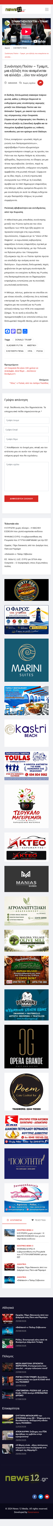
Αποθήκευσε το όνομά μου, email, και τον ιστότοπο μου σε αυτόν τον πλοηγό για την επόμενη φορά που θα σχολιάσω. (26, 451)
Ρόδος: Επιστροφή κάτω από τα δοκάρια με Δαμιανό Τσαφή (31, 1341)
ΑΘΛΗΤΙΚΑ (21, 1264)
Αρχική (7, 48)
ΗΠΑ (30, 351)
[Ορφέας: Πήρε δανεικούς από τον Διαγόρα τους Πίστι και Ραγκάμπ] (7, 1318)
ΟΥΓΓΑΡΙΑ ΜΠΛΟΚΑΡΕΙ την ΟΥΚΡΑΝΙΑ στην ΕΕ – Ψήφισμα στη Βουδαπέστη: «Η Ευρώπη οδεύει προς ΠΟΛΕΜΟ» (33, 1419)
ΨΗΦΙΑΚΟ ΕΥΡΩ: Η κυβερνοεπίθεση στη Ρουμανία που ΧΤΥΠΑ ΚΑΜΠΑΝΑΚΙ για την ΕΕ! (32, 1253)
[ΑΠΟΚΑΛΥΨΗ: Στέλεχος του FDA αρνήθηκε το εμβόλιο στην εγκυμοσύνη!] (7, 1435)
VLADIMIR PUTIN (14, 345)
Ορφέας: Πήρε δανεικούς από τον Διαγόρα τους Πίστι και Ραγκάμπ (32, 1269)
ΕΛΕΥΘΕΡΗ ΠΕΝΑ (20, 48)
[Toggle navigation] (47, 9)
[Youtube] (47, 1496)
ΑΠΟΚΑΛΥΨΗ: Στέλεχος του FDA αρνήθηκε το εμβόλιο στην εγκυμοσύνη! (31, 1434)
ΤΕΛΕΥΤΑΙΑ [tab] (40, 1220)
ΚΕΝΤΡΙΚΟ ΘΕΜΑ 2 (25, 1230)
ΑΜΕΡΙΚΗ (31, 345)
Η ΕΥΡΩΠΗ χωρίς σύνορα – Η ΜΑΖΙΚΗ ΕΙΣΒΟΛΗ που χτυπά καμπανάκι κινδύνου (31, 1236)
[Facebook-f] (34, 1496)
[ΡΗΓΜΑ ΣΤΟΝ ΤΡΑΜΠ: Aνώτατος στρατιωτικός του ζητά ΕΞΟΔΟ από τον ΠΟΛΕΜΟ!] (7, 1380)
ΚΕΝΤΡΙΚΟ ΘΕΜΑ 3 (25, 1246)
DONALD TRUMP (23, 340)
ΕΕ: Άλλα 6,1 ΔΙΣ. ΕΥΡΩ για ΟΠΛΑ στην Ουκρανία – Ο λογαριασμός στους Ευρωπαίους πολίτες (26, 562)
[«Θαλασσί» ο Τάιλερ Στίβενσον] (7, 1331)
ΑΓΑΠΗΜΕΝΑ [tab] (16, 1220)
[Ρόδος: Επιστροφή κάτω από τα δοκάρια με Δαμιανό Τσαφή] (7, 1343)
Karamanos (33, 1512)
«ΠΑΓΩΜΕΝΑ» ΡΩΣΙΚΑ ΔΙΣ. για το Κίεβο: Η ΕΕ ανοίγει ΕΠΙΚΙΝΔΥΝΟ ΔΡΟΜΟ (32, 1393)
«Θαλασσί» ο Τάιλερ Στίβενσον (18, 554)
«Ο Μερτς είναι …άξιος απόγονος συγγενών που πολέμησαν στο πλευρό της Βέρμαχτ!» (32, 1448)
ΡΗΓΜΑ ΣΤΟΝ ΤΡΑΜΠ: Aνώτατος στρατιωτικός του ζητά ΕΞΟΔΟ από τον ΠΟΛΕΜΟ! (33, 1380)
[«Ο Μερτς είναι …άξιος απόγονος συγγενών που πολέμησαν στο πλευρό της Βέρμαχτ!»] (7, 1449)
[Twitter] (40, 1496)
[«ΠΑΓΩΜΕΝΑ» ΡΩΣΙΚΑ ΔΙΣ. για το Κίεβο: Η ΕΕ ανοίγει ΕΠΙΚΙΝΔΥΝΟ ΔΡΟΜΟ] (7, 1394)
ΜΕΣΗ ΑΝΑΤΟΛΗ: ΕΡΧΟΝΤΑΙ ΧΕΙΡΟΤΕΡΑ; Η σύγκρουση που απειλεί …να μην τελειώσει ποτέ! (31, 1366)
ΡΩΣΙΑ (40, 351)
